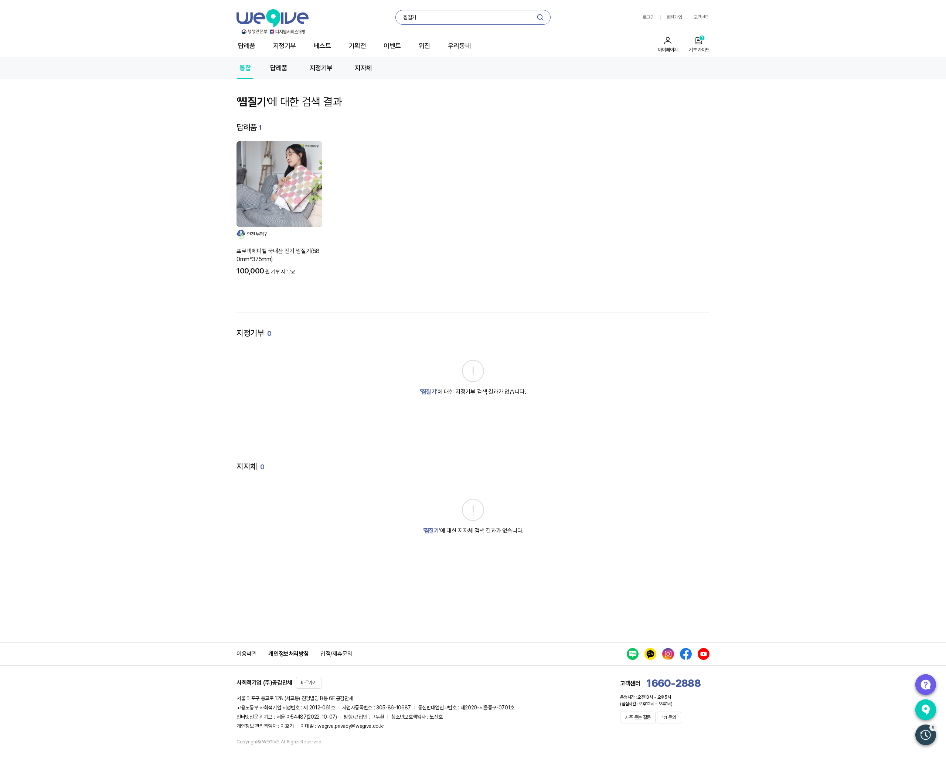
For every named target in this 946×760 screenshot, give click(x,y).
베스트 (322, 46)
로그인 (648, 17)
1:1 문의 (669, 717)
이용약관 (246, 653)
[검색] (540, 17)
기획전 (357, 46)
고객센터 (702, 17)
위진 (424, 46)
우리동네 (459, 46)
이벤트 (392, 46)
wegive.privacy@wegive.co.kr (350, 726)
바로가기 (309, 682)
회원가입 (674, 17)
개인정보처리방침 (288, 653)
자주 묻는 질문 (638, 717)
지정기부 (284, 46)
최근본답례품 (925, 735)
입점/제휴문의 (336, 653)
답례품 (246, 46)
